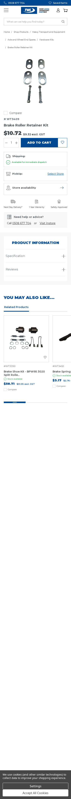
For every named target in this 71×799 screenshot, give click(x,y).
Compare (15, 113)
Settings (35, 786)
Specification (15, 256)
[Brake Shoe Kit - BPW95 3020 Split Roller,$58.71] (26, 339)
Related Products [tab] (16, 307)
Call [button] (19, 223)
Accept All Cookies (35, 793)
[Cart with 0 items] (65, 10)
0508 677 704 (16, 3)
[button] (58, 10)
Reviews (12, 269)
